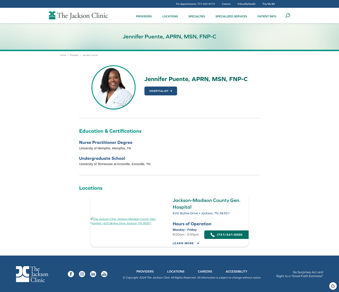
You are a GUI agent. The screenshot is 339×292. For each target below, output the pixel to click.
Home (63, 55)
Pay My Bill (269, 3)
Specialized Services (231, 16)
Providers (144, 16)
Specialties (196, 16)
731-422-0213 (206, 3)
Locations (170, 16)
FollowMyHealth (247, 3)
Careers (226, 3)
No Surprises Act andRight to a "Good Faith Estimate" (299, 274)
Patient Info (267, 16)
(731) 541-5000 (228, 234)
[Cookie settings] (333, 286)
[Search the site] (287, 15)
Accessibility (236, 271)
